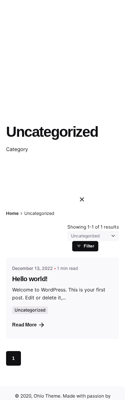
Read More (24, 324)
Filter (89, 246)
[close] (81, 199)
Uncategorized (30, 309)
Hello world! (29, 279)
